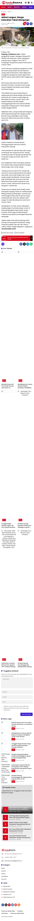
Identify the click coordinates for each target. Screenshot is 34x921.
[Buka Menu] (29, 3)
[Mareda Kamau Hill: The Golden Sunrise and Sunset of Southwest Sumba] (8, 317)
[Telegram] (27, 244)
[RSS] (19, 904)
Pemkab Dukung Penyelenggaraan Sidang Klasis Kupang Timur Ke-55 (24, 665)
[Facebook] (20, 244)
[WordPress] (12, 904)
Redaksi (20, 911)
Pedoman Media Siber (8, 911)
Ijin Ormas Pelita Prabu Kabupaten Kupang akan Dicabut (20, 830)
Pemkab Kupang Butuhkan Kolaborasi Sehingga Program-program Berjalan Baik (25, 525)
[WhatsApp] (31, 244)
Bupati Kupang (7, 889)
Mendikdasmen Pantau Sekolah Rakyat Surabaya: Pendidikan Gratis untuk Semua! (25, 386)
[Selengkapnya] (17, 850)
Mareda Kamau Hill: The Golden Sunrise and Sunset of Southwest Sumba (7, 386)
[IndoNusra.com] (12, 2)
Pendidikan (4, 876)
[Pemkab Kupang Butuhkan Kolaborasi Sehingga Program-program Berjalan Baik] (25, 456)
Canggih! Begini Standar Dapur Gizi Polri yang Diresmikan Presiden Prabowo (8, 525)
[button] (26, 3)
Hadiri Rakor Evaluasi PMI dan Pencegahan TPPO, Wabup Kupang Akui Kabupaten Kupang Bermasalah (8, 665)
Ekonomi (4, 879)
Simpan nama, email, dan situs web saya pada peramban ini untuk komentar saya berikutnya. (16, 708)
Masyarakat (6, 886)
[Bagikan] (31, 23)
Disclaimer (4, 913)
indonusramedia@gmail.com (13, 861)
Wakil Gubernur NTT (9, 897)
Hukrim (3, 874)
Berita (3, 14)
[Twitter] (24, 244)
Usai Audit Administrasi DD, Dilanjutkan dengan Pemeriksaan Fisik (19, 836)
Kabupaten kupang (9, 892)
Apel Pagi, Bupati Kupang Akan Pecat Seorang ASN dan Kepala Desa (19, 816)
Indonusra (3, 23)
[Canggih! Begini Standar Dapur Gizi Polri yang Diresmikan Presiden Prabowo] (8, 456)
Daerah (3, 871)
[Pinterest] (9, 904)
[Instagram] (15, 904)
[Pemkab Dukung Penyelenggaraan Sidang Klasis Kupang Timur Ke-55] (25, 596)
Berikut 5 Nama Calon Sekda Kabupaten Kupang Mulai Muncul (19, 823)
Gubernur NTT (7, 894)
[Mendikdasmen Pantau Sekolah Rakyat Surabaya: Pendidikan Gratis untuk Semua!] (25, 317)
